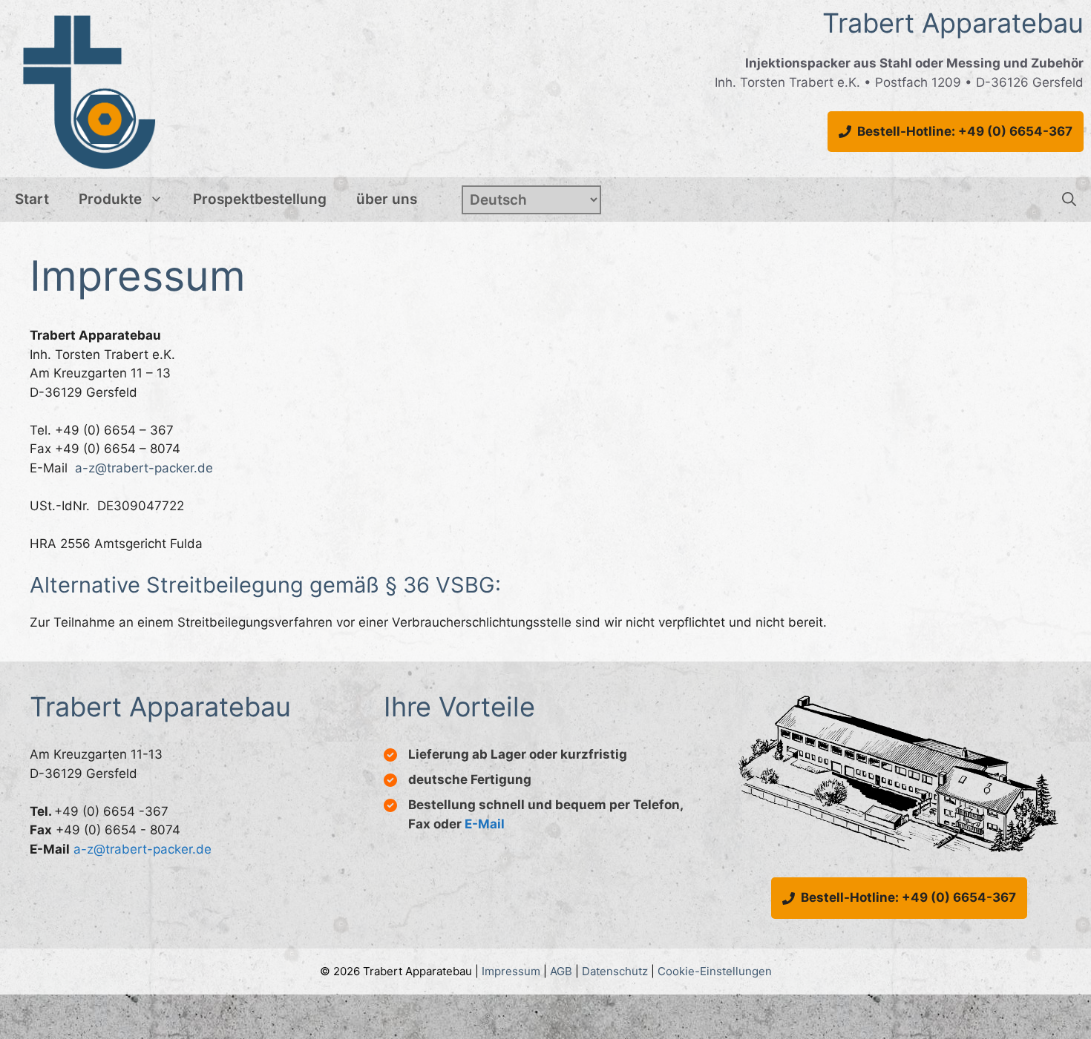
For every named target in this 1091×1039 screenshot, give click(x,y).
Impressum (511, 971)
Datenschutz (615, 971)
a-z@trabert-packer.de (144, 468)
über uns (386, 199)
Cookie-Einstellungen (715, 971)
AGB (561, 971)
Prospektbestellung (260, 199)
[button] (1069, 199)
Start (32, 199)
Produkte (110, 199)
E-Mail (485, 824)
